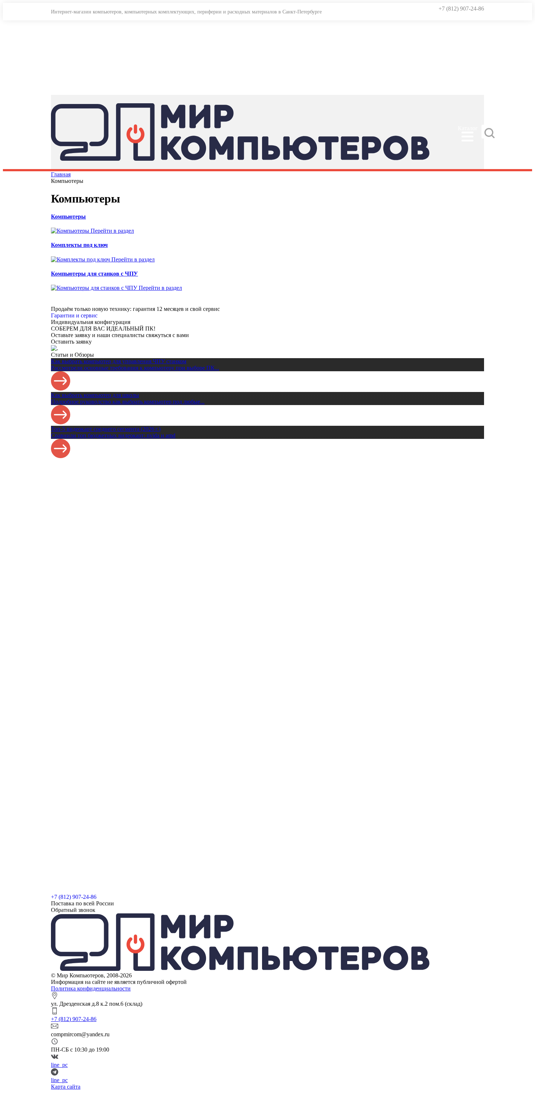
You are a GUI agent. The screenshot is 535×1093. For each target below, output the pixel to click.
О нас (69, 58)
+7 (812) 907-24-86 (461, 8)
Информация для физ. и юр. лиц (102, 88)
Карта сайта (65, 1087)
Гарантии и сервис (85, 28)
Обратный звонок (73, 910)
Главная (61, 174)
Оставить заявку (71, 342)
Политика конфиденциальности (91, 988)
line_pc (59, 1065)
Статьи (70, 73)
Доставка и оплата (85, 43)
